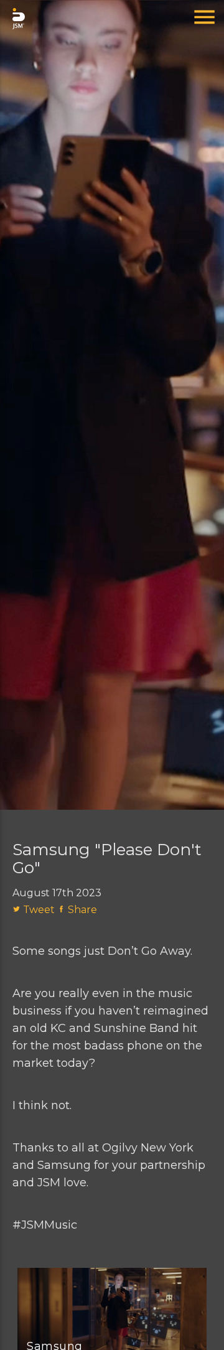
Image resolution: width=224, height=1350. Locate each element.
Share (82, 910)
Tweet (40, 910)
